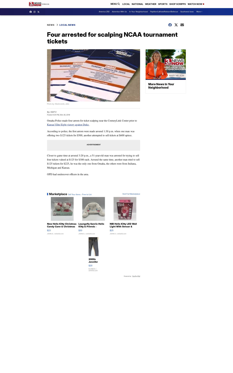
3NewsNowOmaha (39, 12)
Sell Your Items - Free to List (80, 195)
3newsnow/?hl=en (35, 12)
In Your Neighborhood (138, 11)
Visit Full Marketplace (131, 194)
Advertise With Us (119, 11)
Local (126, 4)
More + (199, 11)
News (50, 25)
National (137, 4)
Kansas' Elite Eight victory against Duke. (68, 124)
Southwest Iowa (186, 11)
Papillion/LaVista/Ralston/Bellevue (164, 11)
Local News (67, 25)
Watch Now (195, 4)
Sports (162, 4)
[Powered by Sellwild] (136, 276)
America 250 (104, 11)
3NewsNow (31, 12)
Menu (114, 4)
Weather (150, 4)
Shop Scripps (177, 4)
